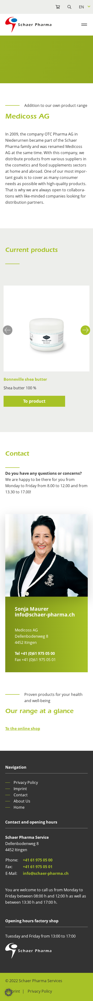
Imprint (20, 788)
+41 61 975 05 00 (37, 860)
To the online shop (22, 728)
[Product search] (54, 7)
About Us (22, 801)
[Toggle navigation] (84, 24)
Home (19, 807)
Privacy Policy (26, 782)
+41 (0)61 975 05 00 (35, 653)
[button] (8, 992)
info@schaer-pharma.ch (45, 614)
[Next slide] (85, 330)
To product (34, 401)
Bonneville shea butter (25, 379)
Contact (21, 795)
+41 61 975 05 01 (37, 866)
